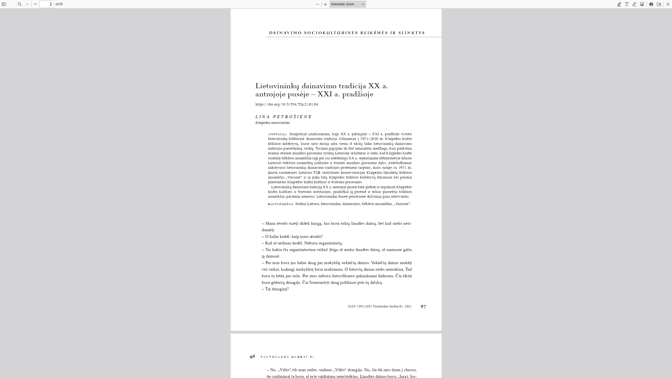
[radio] (619, 4)
